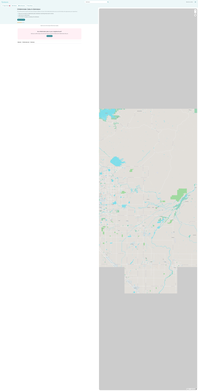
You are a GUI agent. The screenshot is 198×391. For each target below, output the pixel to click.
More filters (30, 5)
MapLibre (188, 389)
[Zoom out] (195, 12)
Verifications (22, 5)
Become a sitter (189, 1)
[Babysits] (5, 2)
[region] (148, 199)
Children (15, 5)
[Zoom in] (195, 10)
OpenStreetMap (193, 389)
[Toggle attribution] (196, 389)
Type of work (6, 5)
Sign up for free (21, 19)
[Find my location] (195, 15)
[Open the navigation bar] (195, 2)
